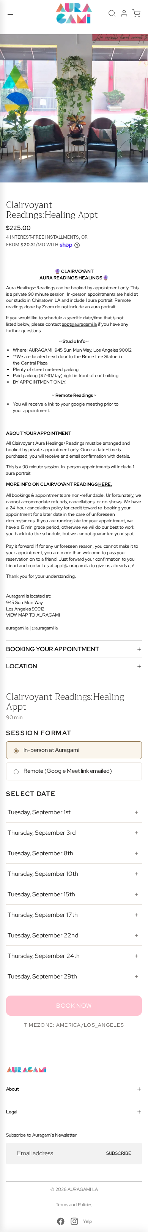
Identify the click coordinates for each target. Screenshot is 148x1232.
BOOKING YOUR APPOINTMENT (52, 649)
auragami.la (17, 628)
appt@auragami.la (79, 324)
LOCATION (21, 666)
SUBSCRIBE (118, 1153)
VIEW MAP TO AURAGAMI (33, 615)
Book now (74, 1006)
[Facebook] (60, 1221)
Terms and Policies (74, 1205)
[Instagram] (74, 1221)
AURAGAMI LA (83, 1189)
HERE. (105, 484)
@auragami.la (45, 628)
